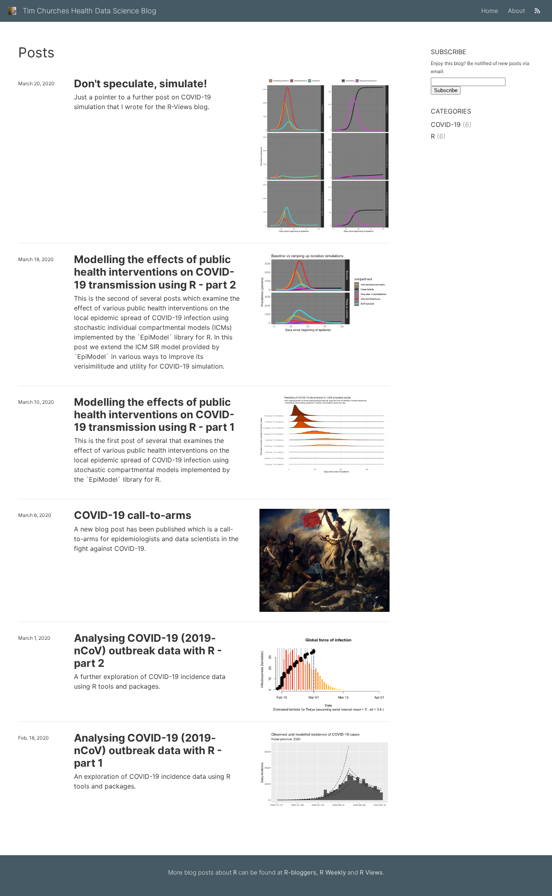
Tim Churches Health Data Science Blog (89, 10)
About (516, 11)
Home (489, 11)
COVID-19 (446, 124)
